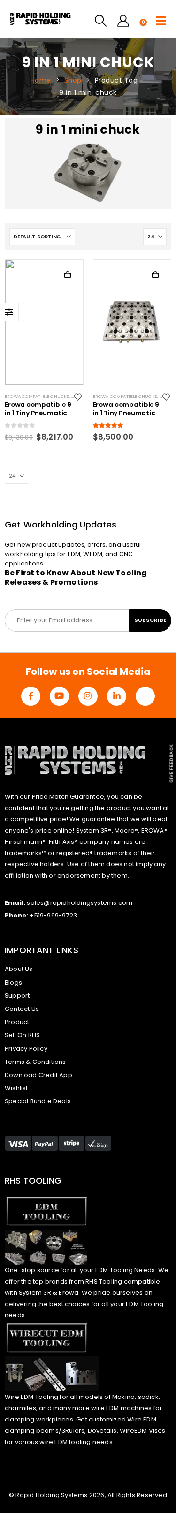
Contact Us (22, 1008)
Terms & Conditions (35, 1061)
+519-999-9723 (53, 915)
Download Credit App (38, 1074)
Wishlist (16, 1088)
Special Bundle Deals (38, 1101)
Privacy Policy (26, 1048)
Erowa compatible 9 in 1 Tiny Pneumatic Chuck (126, 409)
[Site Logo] (50, 19)
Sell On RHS (22, 1035)
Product (17, 1021)
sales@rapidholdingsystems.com (79, 902)
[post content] (44, 322)
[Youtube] (59, 696)
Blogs (13, 982)
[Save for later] (78, 396)
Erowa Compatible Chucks (37, 396)
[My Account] (123, 21)
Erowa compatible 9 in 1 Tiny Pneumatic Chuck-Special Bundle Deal (38, 409)
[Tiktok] (145, 696)
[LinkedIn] (116, 696)
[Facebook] (30, 696)
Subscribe (150, 620)
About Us (19, 968)
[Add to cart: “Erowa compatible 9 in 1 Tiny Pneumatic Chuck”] (155, 275)
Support (17, 995)
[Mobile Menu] (161, 21)
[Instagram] (88, 696)
